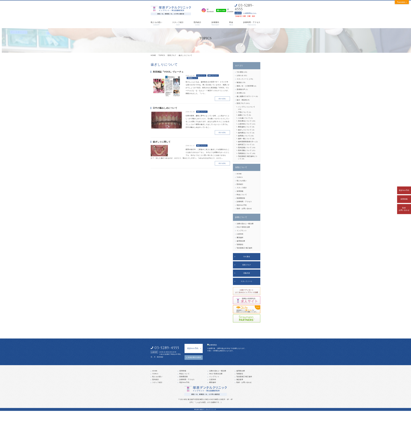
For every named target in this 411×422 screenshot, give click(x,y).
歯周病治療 (241, 241)
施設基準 (239, 379)
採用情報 (404, 199)
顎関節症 (240, 244)
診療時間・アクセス (244, 201)
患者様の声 (241, 89)
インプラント (242, 230)
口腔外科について (245, 124)
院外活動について (245, 150)
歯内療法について (245, 133)
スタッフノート (242, 79)
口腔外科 (240, 234)
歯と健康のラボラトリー (246, 96)
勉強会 (239, 82)
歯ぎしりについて (245, 130)
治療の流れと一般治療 (245, 223)
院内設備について (245, 147)
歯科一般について (245, 138)
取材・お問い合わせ (244, 208)
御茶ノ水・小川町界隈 (245, 86)
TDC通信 (240, 72)
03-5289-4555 (244, 7)
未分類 (239, 93)
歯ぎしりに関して (162, 142)
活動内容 (246, 273)
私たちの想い (242, 181)
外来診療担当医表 (194, 357)
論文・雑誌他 (242, 100)
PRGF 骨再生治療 (243, 227)
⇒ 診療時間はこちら (249, 13)
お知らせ (240, 75)
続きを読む (222, 98)
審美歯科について (245, 127)
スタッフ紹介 (242, 188)
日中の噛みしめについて (165, 108)
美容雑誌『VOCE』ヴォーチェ (168, 72)
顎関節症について (245, 153)
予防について (243, 112)
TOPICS (240, 177)
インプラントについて (246, 107)
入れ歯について (244, 118)
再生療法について (245, 121)
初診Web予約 (404, 190)
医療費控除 (241, 198)
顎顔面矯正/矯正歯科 (244, 248)
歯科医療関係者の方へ (246, 141)
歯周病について (244, 136)
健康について (243, 115)
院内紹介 (240, 184)
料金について (242, 194)
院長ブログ (241, 103)
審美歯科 (240, 237)
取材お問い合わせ (404, 209)
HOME (239, 174)
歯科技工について (245, 144)
